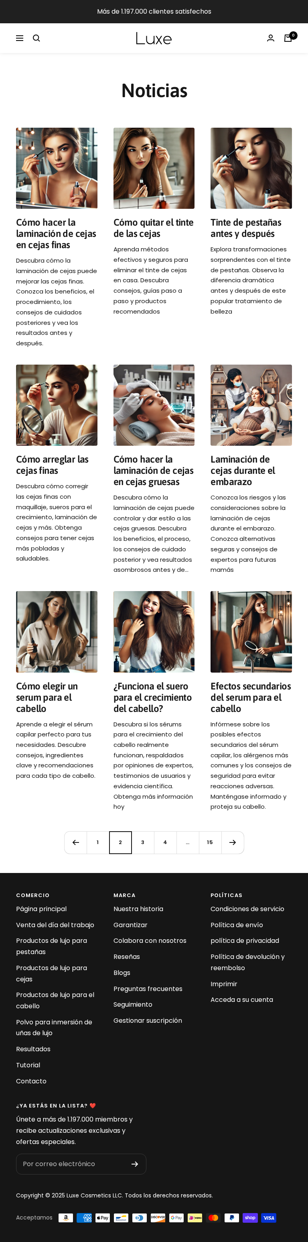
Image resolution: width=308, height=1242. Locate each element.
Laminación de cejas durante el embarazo (243, 470)
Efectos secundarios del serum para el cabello (251, 697)
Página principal (41, 909)
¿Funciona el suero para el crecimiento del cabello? (152, 697)
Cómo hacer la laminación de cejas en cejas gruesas (153, 470)
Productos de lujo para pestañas (51, 946)
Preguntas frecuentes (147, 988)
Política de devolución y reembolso (248, 962)
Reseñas (126, 956)
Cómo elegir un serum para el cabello (47, 697)
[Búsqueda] (36, 38)
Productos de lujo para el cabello (55, 1000)
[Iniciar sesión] (270, 38)
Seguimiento (132, 1004)
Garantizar (130, 925)
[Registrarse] (135, 1164)
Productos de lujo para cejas (51, 973)
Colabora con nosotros (149, 940)
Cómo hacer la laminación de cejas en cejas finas (56, 233)
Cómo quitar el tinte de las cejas (153, 228)
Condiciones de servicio (247, 909)
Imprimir (224, 984)
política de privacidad (245, 940)
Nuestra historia (138, 909)
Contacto (31, 1081)
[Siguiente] (232, 842)
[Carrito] (288, 38)
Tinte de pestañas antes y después (246, 228)
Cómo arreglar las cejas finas (52, 465)
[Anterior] (75, 842)
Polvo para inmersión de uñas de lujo (54, 1028)
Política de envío (237, 925)
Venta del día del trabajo (55, 925)
